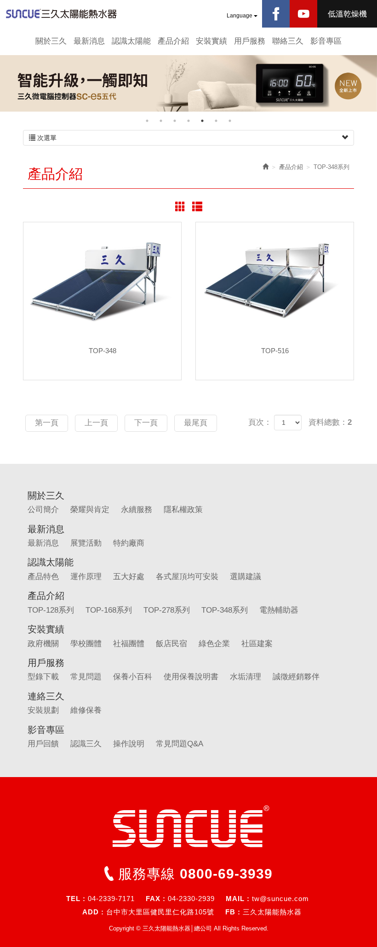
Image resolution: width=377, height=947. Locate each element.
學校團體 (86, 643)
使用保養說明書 (191, 676)
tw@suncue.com (280, 898)
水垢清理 (245, 676)
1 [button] (147, 120)
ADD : (93, 912)
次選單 (46, 137)
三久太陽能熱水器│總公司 (69, 14)
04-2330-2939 (191, 898)
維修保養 (86, 710)
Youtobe (303, 14)
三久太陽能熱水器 (272, 912)
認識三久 (86, 743)
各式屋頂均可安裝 (187, 576)
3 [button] (174, 120)
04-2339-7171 (111, 898)
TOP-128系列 (51, 610)
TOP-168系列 (109, 610)
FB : (232, 912)
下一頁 (146, 422)
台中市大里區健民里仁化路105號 (160, 912)
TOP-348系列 (224, 610)
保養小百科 (132, 676)
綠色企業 (214, 643)
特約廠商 (128, 543)
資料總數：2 (330, 422)
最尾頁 (195, 422)
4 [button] (188, 120)
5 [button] (202, 120)
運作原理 (86, 576)
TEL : (76, 898)
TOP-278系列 (166, 610)
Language (240, 15)
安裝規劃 (43, 710)
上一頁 (96, 422)
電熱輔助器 (278, 610)
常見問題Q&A (179, 743)
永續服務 (136, 509)
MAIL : (238, 898)
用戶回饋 (43, 743)
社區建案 (257, 643)
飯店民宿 (171, 643)
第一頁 (46, 422)
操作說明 (128, 743)
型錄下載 (43, 676)
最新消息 (43, 543)
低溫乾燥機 (347, 14)
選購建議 (245, 576)
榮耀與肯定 (89, 509)
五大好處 (128, 576)
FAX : (156, 898)
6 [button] (216, 120)
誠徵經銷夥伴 (296, 676)
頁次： (260, 422)
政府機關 (43, 643)
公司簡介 (43, 509)
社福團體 (128, 643)
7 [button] (229, 120)
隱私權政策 (183, 509)
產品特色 (43, 576)
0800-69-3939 (226, 873)
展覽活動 (86, 543)
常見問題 (86, 676)
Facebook (276, 14)
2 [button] (161, 120)
